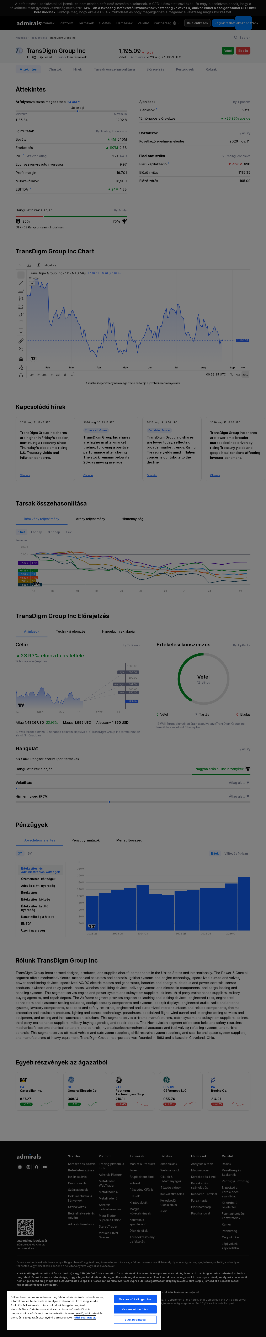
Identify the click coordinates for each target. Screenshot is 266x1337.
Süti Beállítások (85, 1317)
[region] (84, 1310)
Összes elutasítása (135, 1309)
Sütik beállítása (135, 1319)
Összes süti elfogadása (135, 1299)
